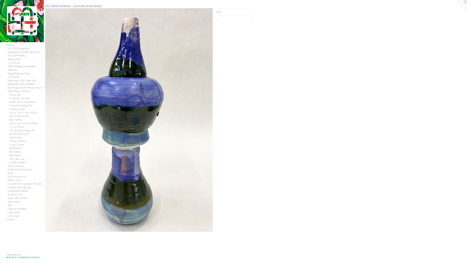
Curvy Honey (16, 126)
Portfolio (10, 44)
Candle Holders (17, 162)
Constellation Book (18, 190)
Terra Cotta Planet (19, 116)
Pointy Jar (15, 94)
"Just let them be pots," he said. (25, 183)
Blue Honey (15, 119)
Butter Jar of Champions (22, 101)
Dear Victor (14, 201)
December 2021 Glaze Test (22, 80)
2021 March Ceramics (19, 91)
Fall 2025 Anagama (18, 48)
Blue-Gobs (15, 151)
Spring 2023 (14, 59)
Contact (10, 219)
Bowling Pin (15, 148)
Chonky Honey (17, 141)
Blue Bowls (15, 155)
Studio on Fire (15, 194)
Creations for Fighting (19, 187)
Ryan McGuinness (18, 198)
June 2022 (13, 76)
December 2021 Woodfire (21, 84)
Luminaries (14, 62)
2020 (10, 173)
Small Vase (15, 137)
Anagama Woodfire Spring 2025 (25, 52)
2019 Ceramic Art (17, 176)
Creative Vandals (17, 208)
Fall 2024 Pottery (17, 55)
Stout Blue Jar (17, 158)
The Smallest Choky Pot (22, 130)
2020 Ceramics (16, 166)
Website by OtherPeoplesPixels (23, 257)
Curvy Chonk (16, 144)
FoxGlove (12, 69)
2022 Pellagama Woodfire (22, 66)
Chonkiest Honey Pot (20, 105)
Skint (10, 205)
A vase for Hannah (19, 98)
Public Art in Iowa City (19, 169)
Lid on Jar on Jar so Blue (23, 112)
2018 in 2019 (14, 180)
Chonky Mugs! (17, 109)
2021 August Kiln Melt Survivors (25, 87)
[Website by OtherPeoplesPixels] (459, 7)
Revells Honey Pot (19, 133)
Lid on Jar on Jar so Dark (23, 123)
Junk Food (13, 215)
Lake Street (14, 212)
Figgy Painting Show (19, 73)
